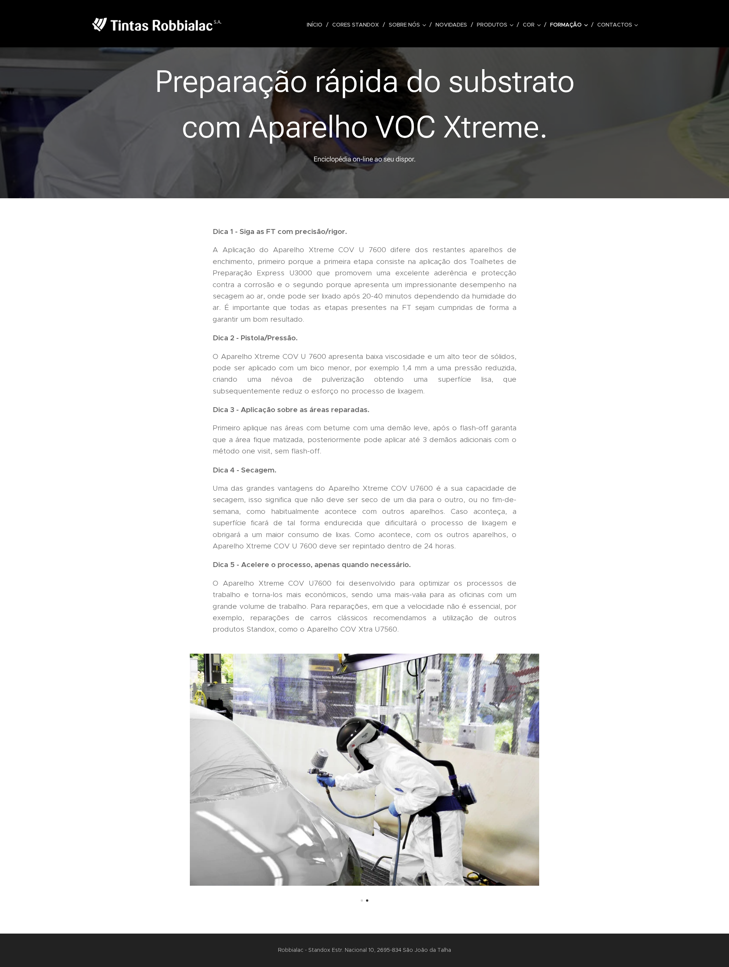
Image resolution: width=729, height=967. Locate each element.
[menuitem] (316, 24)
